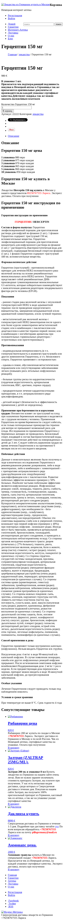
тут (57, 826)
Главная (12, 54)
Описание (13, 136)
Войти (11, 18)
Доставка (13, 32)
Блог (10, 38)
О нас (11, 35)
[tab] (35, 136)
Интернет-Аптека (18, 29)
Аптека (12, 880)
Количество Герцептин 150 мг (18, 104)
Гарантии (13, 26)
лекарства (24, 54)
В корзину (7, 111)
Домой (11, 24)
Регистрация (15, 15)
